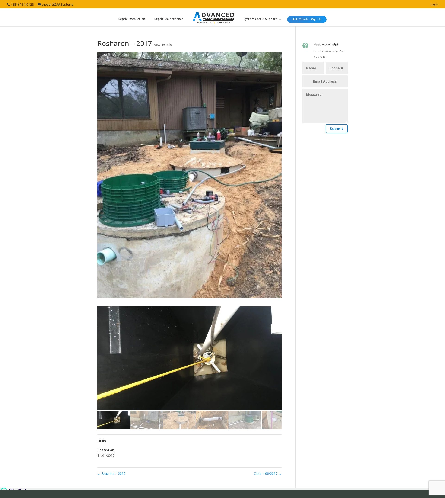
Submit (336, 128)
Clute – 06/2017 (268, 473)
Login (434, 5)
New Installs (162, 44)
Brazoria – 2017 (111, 473)
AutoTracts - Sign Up (306, 19)
